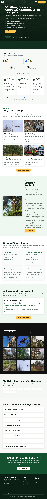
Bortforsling (26, 484)
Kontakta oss (30, 230)
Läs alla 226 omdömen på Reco (14, 97)
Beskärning (26, 483)
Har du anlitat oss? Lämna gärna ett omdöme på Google (23, 99)
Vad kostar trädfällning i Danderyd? (12, 414)
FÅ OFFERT (42, 1)
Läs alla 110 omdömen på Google (31, 97)
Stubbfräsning (26, 481)
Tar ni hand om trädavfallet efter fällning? (13, 435)
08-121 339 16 (8, 1)
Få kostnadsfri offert (23, 170)
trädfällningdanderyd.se (32, 496)
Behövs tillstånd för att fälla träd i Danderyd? (14, 409)
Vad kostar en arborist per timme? (12, 430)
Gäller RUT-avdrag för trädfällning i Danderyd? (15, 420)
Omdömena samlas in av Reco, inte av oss (23, 73)
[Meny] (36, 2)
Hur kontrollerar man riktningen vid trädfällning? (15, 446)
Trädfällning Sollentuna (36, 483)
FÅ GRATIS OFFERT (23, 468)
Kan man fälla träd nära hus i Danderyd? (13, 441)
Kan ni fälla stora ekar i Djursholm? (12, 425)
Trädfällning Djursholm (38, 485)
